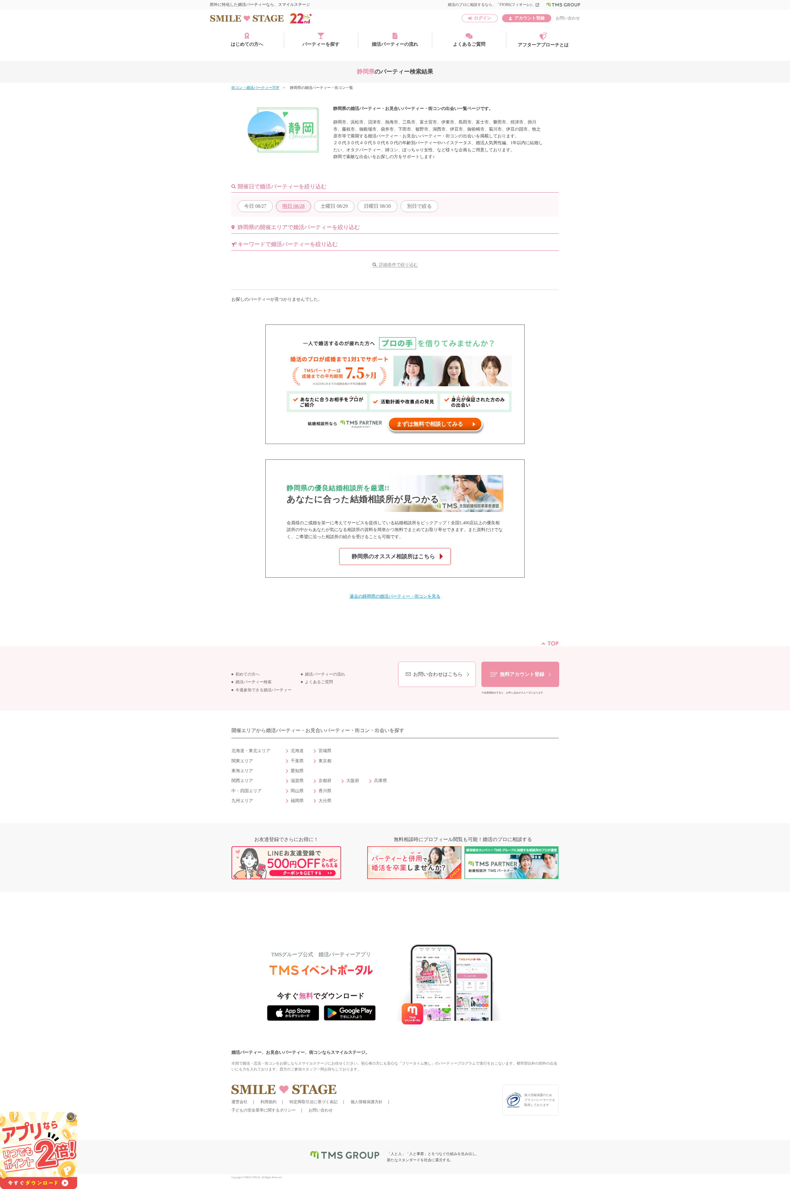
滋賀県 (297, 780)
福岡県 (297, 800)
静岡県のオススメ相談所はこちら (393, 556)
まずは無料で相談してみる (430, 424)
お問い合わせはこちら (438, 674)
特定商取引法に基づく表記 (313, 1101)
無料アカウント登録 (522, 674)
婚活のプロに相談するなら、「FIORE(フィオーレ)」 (493, 4)
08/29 (334, 206)
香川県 (324, 791)
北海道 (297, 750)
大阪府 (352, 780)
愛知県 (297, 770)
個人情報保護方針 (367, 1101)
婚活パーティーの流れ (395, 44)
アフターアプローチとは (543, 44)
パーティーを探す (320, 44)
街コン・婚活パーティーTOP (255, 88)
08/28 (293, 206)
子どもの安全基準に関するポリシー (263, 1110)
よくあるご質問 (469, 44)
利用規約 (268, 1101)
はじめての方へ (247, 44)
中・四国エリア (246, 791)
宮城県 (324, 750)
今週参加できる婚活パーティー (263, 690)
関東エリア (242, 761)
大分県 (324, 800)
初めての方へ (247, 674)
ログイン (482, 18)
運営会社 (239, 1101)
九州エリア (242, 800)
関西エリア (242, 780)
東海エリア (242, 770)
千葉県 (297, 761)
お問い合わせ (568, 18)
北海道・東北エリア (250, 750)
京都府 (324, 780)
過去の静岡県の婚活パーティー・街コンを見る (395, 596)
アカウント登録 (529, 18)
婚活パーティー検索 (253, 682)
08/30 (377, 206)
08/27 (255, 206)
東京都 (324, 761)
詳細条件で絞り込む (398, 264)
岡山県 (297, 791)
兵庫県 (380, 780)
